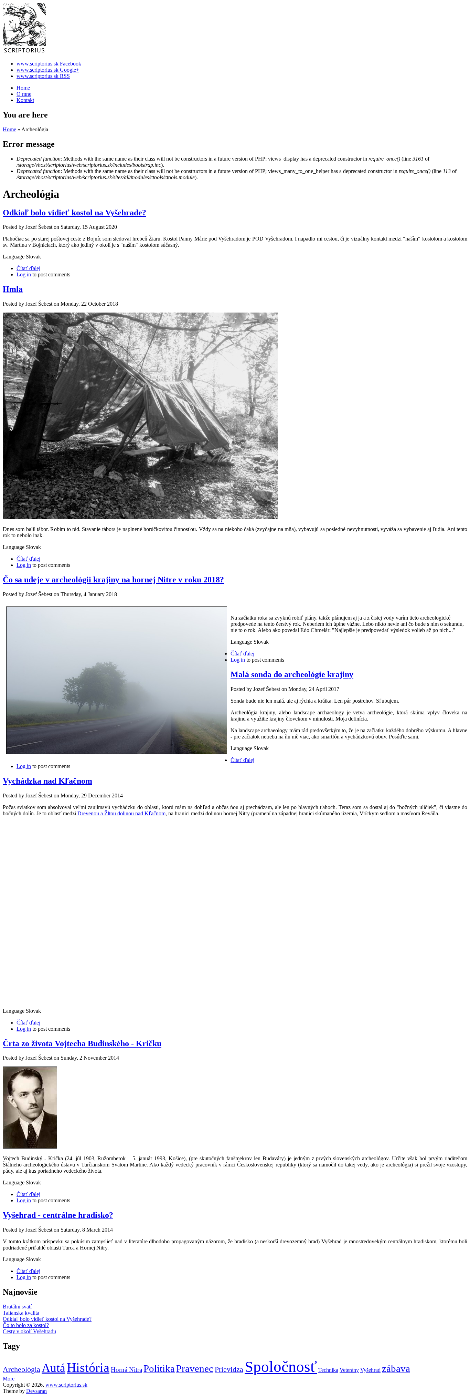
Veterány (349, 1370)
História (88, 1367)
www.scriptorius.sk (66, 1385)
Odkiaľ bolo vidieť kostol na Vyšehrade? (74, 212)
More (8, 1378)
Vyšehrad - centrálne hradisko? (58, 1215)
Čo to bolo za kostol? (26, 1325)
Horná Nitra (126, 1369)
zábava (396, 1368)
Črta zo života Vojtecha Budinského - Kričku (82, 1043)
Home (23, 88)
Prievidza (229, 1369)
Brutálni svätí (17, 1306)
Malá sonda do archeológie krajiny (292, 674)
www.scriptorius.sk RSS (43, 76)
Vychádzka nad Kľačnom (47, 780)
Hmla (13, 289)
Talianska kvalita (21, 1313)
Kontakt (25, 100)
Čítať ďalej (28, 268)
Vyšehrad (370, 1370)
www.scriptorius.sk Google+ (48, 70)
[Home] (24, 52)
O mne (24, 94)
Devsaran (36, 1391)
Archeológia (21, 1369)
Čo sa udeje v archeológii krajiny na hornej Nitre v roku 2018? (113, 579)
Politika (159, 1368)
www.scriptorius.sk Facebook (49, 64)
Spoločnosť (281, 1366)
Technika (328, 1370)
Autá (53, 1368)
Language (14, 256)
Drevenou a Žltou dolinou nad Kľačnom (121, 813)
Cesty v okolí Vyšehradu (29, 1331)
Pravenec (194, 1368)
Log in (24, 274)
